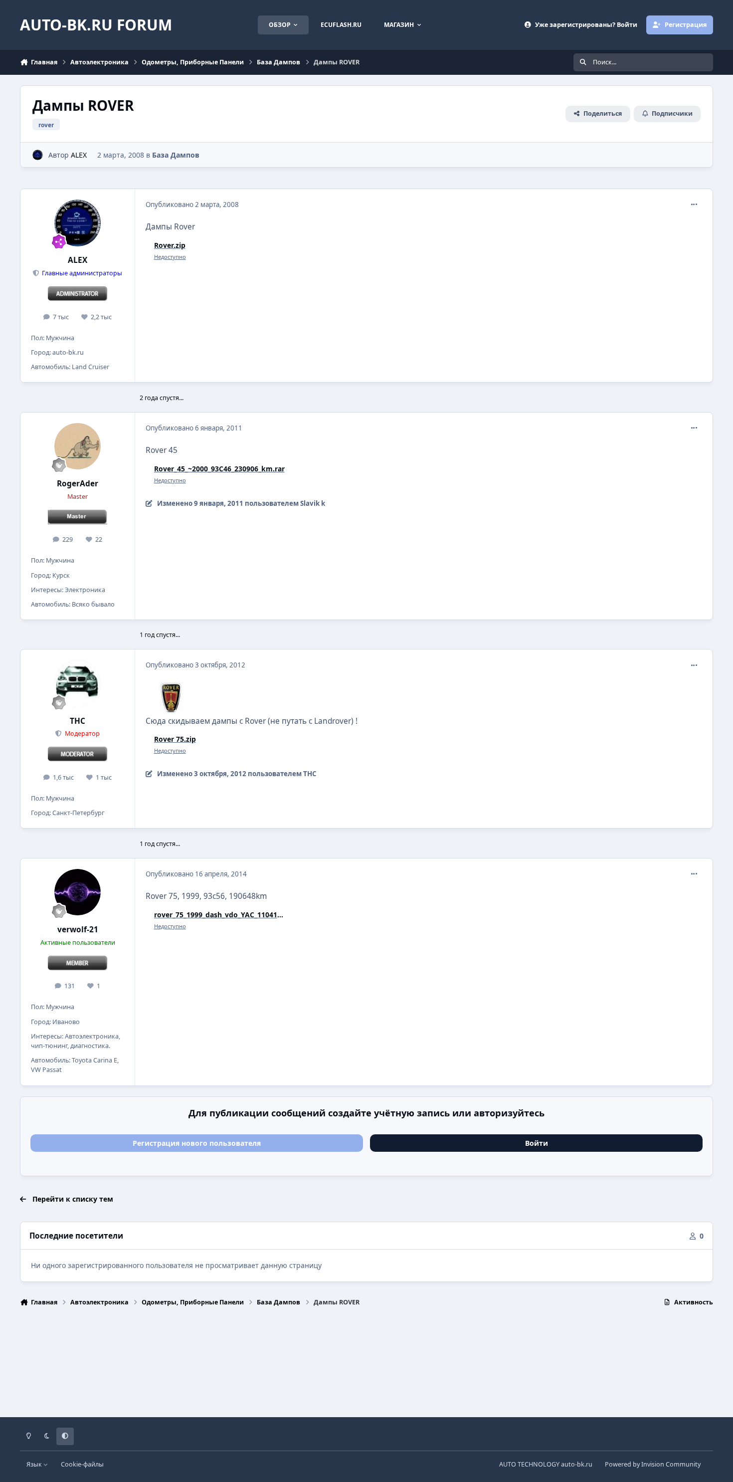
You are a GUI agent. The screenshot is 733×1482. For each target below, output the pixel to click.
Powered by (653, 1464)
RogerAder (77, 483)
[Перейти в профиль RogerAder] (77, 446)
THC (77, 721)
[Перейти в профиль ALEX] (37, 155)
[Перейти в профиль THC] (77, 683)
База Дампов (175, 155)
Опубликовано (192, 204)
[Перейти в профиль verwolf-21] (77, 892)
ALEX (79, 155)
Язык (34, 1464)
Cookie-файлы (82, 1464)
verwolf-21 (77, 929)
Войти (536, 1143)
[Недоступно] (170, 687)
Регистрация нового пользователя (197, 1143)
